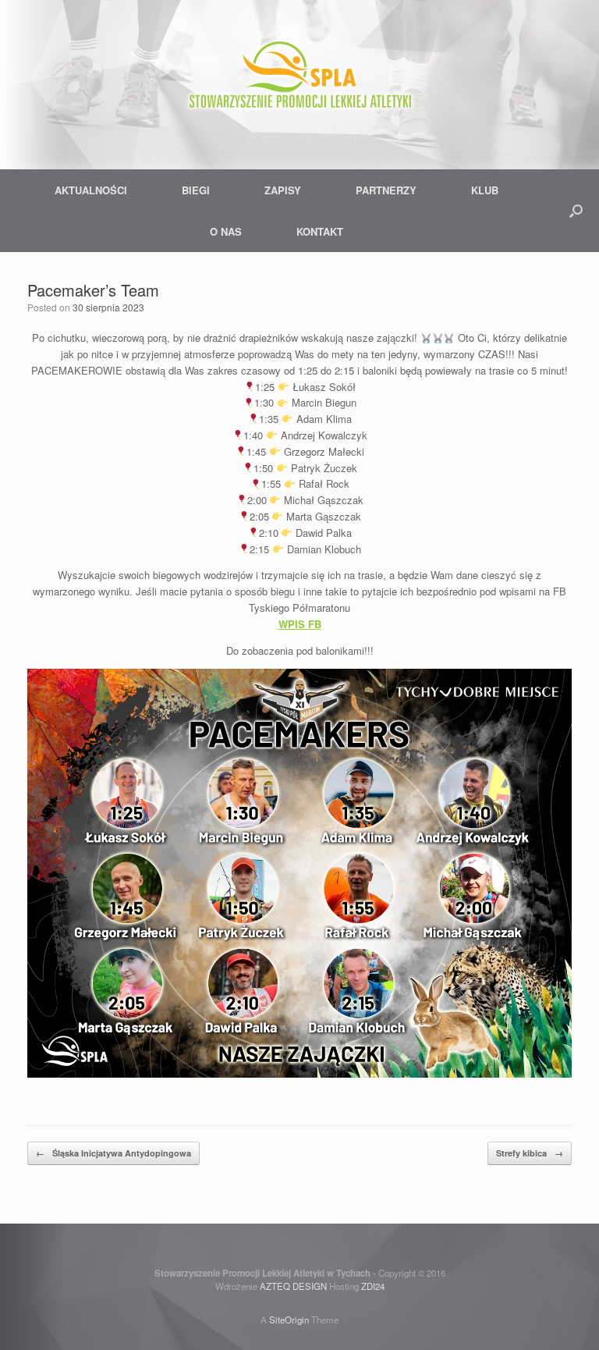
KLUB (484, 190)
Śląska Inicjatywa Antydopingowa (113, 1153)
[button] (576, 210)
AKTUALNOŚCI (91, 190)
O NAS (226, 231)
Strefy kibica (529, 1153)
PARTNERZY (386, 190)
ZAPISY (282, 190)
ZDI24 (373, 1286)
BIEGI (196, 190)
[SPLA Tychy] (299, 78)
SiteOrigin (289, 1319)
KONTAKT (319, 231)
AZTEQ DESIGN (293, 1286)
